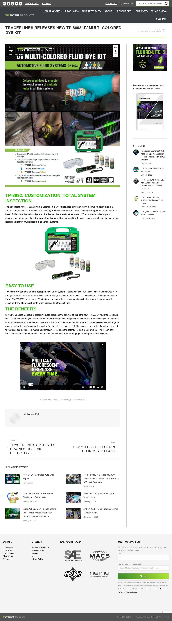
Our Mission (8, 547)
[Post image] (12, 479)
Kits (9, 47)
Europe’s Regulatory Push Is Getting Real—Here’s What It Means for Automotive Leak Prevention (39, 513)
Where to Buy (32, 4)
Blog (33, 556)
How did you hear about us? (130, 564)
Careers (34, 553)
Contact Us (7, 559)
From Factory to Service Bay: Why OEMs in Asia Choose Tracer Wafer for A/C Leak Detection (101, 479)
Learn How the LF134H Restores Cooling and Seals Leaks (38, 495)
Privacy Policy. (164, 617)
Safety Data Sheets (39, 550)
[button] (47, 5)
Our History (7, 550)
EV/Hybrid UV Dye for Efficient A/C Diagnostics (99, 495)
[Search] (165, 3)
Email (120, 553)
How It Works (8, 553)
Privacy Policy (37, 559)
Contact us (111, 4)
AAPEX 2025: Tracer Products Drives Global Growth (100, 511)
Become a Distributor (40, 547)
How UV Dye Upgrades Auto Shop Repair (39, 477)
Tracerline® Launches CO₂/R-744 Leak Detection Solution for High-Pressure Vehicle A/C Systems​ (153, 155)
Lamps (10, 51)
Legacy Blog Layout (15, 54)
